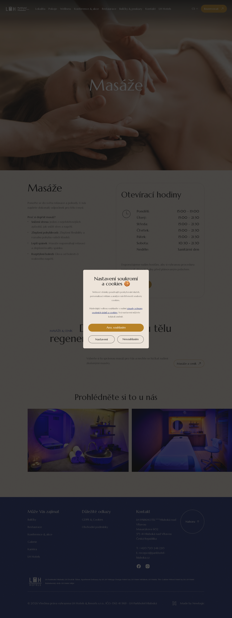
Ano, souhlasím (116, 327)
